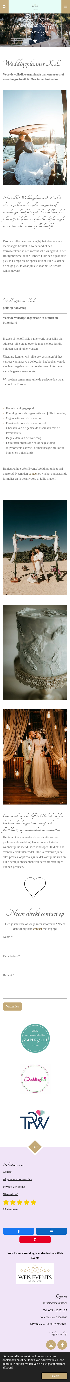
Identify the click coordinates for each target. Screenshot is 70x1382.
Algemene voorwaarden (17, 1179)
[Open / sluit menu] (65, 6)
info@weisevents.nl (55, 1302)
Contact (7, 1171)
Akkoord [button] (54, 1375)
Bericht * (8, 975)
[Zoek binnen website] (4, 6)
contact (33, 473)
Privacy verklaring (14, 1186)
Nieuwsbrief (10, 1194)
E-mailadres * (11, 956)
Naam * (8, 937)
